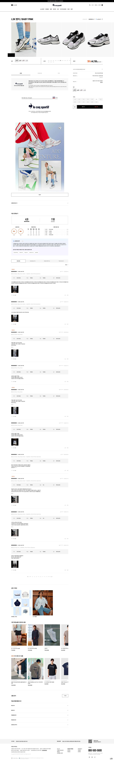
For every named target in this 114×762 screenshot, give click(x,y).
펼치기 (12, 347)
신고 (65, 295)
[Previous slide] (9, 55)
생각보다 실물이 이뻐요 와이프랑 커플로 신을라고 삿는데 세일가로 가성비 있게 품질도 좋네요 (17, 377)
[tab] (18, 261)
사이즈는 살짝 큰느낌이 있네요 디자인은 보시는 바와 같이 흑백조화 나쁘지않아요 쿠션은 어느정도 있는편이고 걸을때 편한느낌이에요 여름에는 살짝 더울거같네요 (20, 524)
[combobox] (66, 264)
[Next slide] (13, 55)
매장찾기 (101, 82)
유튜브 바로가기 (95, 757)
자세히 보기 (101, 77)
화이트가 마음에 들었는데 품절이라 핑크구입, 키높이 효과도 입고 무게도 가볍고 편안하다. (17, 557)
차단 (67, 295)
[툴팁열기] (102, 61)
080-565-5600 (95, 750)
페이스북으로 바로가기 (89, 757)
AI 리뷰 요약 (99, 19)
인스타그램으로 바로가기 (92, 757)
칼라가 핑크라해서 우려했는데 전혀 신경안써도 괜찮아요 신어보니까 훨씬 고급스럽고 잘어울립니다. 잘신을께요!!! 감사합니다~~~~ (20, 466)
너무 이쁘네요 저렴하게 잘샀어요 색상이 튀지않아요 (20, 312)
